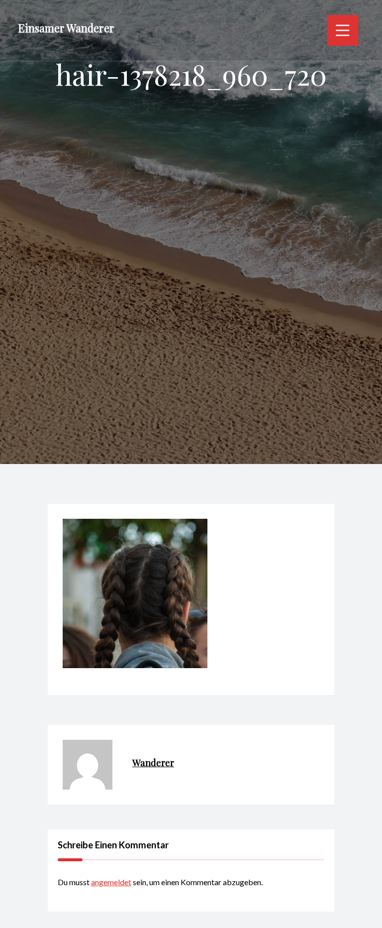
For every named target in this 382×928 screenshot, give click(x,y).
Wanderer (153, 762)
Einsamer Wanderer (66, 28)
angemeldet (111, 882)
